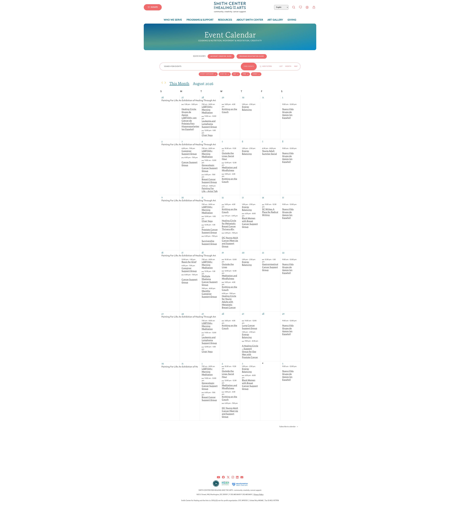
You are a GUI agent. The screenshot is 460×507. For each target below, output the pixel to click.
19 (223, 252)
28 (203, 97)
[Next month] (165, 83)
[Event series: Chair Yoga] (205, 133)
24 (183, 313)
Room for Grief (189, 262)
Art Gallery (275, 20)
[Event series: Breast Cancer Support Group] (205, 177)
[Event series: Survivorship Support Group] (202, 239)
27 (183, 97)
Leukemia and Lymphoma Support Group (209, 124)
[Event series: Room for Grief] (197, 260)
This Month (179, 83)
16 (162, 252)
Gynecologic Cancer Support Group (210, 168)
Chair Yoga (207, 135)
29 (223, 97)
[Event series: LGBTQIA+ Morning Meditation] (216, 104)
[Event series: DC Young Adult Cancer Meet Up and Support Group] (223, 235)
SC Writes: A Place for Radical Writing (270, 212)
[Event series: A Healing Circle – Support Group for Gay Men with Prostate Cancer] (243, 343)
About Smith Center (250, 20)
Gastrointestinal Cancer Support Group (270, 267)
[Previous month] (162, 83)
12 (223, 197)
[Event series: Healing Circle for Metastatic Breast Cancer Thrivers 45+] (223, 218)
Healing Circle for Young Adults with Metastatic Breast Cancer (229, 302)
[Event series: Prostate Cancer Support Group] (205, 227)
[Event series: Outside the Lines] (225, 262)
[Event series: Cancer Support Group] (182, 160)
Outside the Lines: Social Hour (228, 156)
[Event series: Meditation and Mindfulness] (225, 165)
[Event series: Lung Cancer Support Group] (246, 323)
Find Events (249, 66)
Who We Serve (173, 20)
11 (202, 197)
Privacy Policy (259, 494)
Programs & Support (200, 20)
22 (283, 252)
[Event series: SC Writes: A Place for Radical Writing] (266, 207)
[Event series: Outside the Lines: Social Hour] (225, 151)
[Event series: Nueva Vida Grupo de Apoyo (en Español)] (283, 107)
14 (263, 197)
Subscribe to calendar (287, 427)
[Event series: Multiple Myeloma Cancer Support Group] (205, 274)
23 (162, 313)
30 (243, 97)
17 (182, 252)
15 (283, 197)
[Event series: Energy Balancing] (256, 104)
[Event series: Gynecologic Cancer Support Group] (205, 163)
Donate (154, 7)
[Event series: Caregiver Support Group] (196, 148)
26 (162, 97)
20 (243, 252)
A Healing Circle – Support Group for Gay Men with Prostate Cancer (250, 352)
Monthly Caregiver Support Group (209, 294)
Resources (225, 20)
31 (263, 97)
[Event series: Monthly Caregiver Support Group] (216, 288)
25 (203, 313)
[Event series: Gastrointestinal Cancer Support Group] (266, 262)
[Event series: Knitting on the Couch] (225, 107)
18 (203, 252)
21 (263, 252)
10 (183, 197)
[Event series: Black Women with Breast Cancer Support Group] (246, 216)
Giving (292, 20)
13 (243, 197)
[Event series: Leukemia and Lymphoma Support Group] (205, 119)
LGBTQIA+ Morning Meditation (207, 110)
